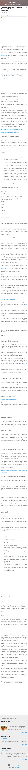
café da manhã (5, 482)
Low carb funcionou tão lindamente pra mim (11, 74)
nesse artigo (3, 609)
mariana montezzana (18, 682)
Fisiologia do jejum (6, 748)
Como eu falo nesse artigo (19, 164)
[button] (26, 8)
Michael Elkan (17, 767)
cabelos (25, 304)
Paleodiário (12, 2)
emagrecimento (4, 55)
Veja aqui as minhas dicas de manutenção (10, 132)
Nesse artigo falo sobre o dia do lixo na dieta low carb (12, 129)
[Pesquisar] (26, 3)
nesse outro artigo (8, 274)
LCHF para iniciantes (6, 721)
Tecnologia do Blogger (15, 765)
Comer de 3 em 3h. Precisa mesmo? (9, 399)
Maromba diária (5, 736)
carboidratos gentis (8, 682)
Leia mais (24, 732)
